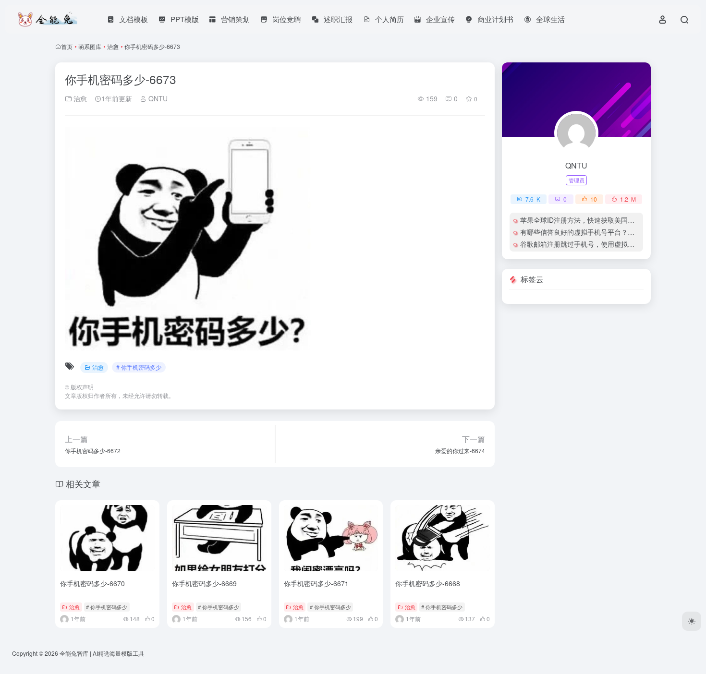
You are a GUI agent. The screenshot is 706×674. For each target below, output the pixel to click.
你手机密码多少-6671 (316, 583)
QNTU (157, 98)
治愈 (113, 46)
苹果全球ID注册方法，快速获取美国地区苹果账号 (594, 220)
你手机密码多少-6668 (427, 583)
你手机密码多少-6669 (204, 583)
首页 (67, 46)
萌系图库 (89, 46)
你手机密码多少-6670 (92, 583)
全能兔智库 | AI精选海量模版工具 (102, 653)
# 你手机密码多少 (138, 367)
